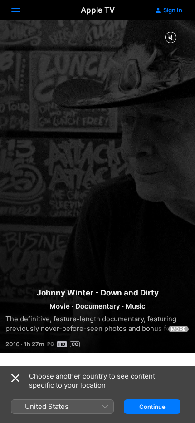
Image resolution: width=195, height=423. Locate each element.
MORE (178, 329)
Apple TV (98, 10)
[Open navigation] (21, 10)
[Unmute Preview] (170, 38)
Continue (152, 406)
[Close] (15, 378)
